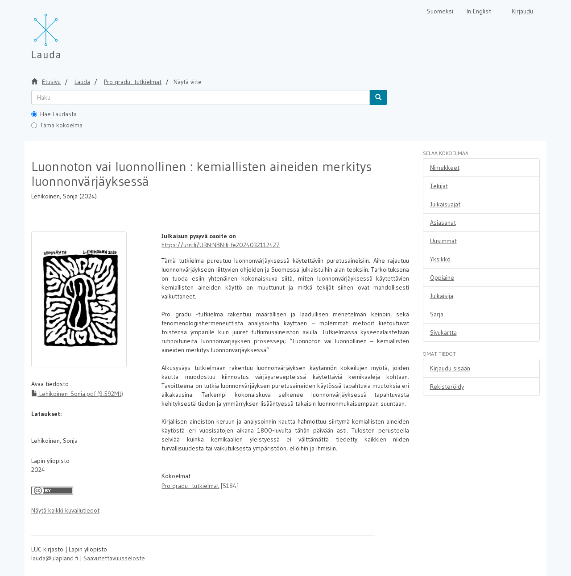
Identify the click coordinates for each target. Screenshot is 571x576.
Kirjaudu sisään (450, 368)
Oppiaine (442, 277)
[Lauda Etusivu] (65, 31)
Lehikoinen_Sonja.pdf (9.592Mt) (80, 394)
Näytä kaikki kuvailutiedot (65, 510)
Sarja (436, 314)
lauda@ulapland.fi (54, 558)
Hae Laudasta (58, 114)
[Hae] (378, 97)
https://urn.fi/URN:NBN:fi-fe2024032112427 (220, 245)
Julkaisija (441, 296)
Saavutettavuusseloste (114, 558)
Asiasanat (443, 223)
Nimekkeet (444, 168)
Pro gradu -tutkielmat (132, 82)
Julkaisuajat (445, 204)
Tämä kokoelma (61, 125)
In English (479, 11)
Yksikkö (440, 259)
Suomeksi (440, 11)
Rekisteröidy (447, 387)
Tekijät (439, 186)
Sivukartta (443, 332)
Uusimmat (443, 241)
